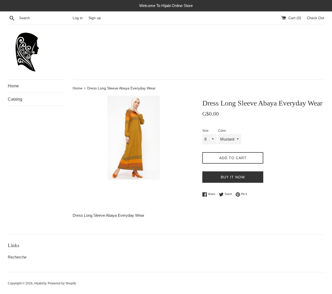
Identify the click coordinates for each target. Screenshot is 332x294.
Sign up (94, 18)
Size (205, 130)
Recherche (17, 257)
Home (13, 86)
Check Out (315, 18)
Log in (78, 18)
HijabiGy (40, 283)
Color (222, 130)
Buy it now (233, 177)
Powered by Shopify (62, 283)
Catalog (15, 99)
